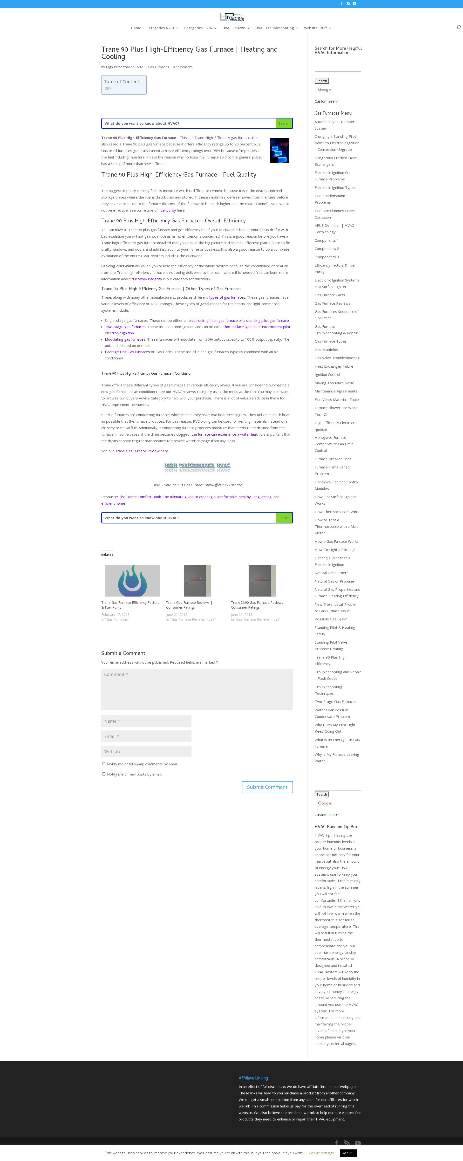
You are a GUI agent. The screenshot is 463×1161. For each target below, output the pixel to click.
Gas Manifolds (326, 349)
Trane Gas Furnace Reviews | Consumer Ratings (189, 605)
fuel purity (167, 210)
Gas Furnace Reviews (332, 303)
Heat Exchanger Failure (334, 366)
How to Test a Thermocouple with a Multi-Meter (337, 526)
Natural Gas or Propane (334, 581)
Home (136, 28)
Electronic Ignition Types (335, 187)
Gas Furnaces (158, 67)
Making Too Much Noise (334, 382)
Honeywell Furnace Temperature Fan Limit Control (334, 444)
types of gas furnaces (227, 297)
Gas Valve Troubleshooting (337, 357)
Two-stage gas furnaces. (125, 326)
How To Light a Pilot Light (336, 549)
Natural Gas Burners (331, 572)
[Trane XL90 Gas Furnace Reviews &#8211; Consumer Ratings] (261, 581)
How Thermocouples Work (337, 511)
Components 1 (327, 240)
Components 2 (327, 248)
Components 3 (327, 256)
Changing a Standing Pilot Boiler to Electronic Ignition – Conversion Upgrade (337, 143)
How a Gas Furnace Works (337, 541)
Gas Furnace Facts (330, 294)
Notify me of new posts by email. (134, 774)
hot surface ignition (241, 326)
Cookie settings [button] (321, 1152)
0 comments (183, 67)
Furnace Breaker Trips (333, 458)
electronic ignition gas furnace (213, 320)
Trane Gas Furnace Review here (141, 450)
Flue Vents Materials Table (337, 399)
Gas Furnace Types (331, 341)
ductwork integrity (147, 278)
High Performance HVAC (125, 67)
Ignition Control (327, 374)
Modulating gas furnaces (125, 339)
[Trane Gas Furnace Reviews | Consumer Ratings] (196, 581)
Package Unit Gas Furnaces (127, 351)
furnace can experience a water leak (228, 434)
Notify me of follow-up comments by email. (142, 764)
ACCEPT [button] (348, 1153)
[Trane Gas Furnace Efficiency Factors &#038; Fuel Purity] (131, 581)
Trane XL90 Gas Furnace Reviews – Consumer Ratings (258, 605)
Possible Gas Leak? (331, 619)
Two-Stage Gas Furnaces (336, 701)
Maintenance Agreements (336, 391)
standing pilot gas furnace (267, 320)
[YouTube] (354, 5)
